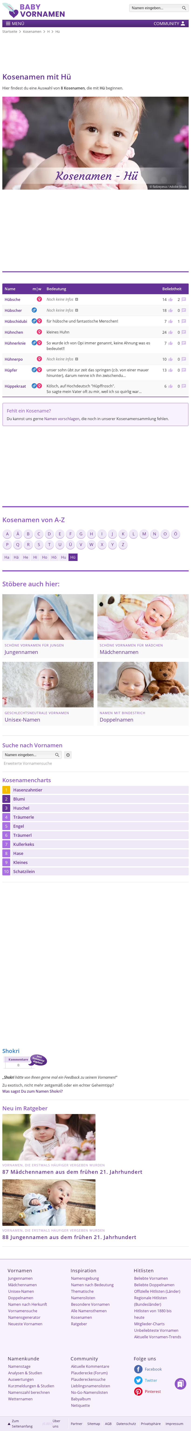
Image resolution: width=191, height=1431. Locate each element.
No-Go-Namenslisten (89, 1392)
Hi (35, 557)
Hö (54, 557)
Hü (72, 557)
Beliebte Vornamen (151, 1278)
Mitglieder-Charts (149, 1323)
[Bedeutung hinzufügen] (75, 299)
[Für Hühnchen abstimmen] (170, 332)
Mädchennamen (22, 1284)
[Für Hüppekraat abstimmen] (170, 386)
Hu (63, 557)
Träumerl (22, 835)
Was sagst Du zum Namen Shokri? (32, 1091)
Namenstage (19, 1366)
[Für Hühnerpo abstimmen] (170, 359)
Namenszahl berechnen (29, 1392)
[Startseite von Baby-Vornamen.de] (33, 16)
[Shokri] (24, 1069)
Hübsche (12, 299)
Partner (76, 1423)
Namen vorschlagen (61, 418)
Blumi (19, 799)
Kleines (20, 862)
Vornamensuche (22, 1310)
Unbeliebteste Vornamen (156, 1330)
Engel (18, 826)
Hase (18, 853)
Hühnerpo (14, 359)
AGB (108, 1423)
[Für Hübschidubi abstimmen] (170, 321)
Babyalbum (81, 1398)
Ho (44, 557)
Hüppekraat (15, 386)
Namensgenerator (24, 1317)
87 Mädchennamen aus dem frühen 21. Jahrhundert (72, 1171)
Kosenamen (81, 1317)
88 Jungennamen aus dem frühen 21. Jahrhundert (69, 1236)
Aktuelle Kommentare (90, 1366)
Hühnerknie (15, 343)
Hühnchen (14, 332)
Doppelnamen (20, 1297)
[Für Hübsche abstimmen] (170, 299)
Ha (6, 557)
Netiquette (80, 1405)
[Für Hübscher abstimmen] (170, 310)
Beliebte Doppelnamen (154, 1284)
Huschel (21, 808)
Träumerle (23, 817)
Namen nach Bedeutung (92, 1284)
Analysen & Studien (25, 1372)
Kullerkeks (23, 844)
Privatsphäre (151, 1423)
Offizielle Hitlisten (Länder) (157, 1291)
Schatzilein (24, 871)
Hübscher (13, 310)
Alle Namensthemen (89, 1310)
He (25, 557)
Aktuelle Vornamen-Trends (157, 1336)
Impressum (174, 1423)
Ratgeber (79, 1323)
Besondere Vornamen (90, 1304)
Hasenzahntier (27, 790)
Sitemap (93, 1423)
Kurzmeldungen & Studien (31, 1385)
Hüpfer (11, 370)
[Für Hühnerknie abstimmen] (170, 343)
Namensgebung (85, 1278)
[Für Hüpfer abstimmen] (170, 370)
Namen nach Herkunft (27, 1304)
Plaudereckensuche (88, 1379)
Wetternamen (20, 1398)
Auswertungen (21, 1379)
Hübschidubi (16, 321)
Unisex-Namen (21, 1291)
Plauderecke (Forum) (89, 1372)
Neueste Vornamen (25, 1323)
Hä (16, 557)
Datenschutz (126, 1423)
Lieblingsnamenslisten (90, 1385)
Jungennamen (20, 1278)
